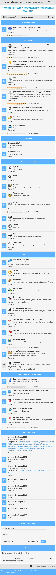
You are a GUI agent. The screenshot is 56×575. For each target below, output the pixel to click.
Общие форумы (29, 255)
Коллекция (17, 242)
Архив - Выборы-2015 (17, 486)
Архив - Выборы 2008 (17, 437)
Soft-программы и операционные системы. (32, 391)
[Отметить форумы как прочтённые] (49, 17)
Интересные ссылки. (22, 417)
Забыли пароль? (7, 541)
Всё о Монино (29, 40)
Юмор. (15, 271)
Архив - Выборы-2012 (17, 466)
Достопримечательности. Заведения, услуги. (32, 92)
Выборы (29, 138)
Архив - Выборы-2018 (17, 508)
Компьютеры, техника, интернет (29, 374)
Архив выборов (29, 432)
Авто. (15, 202)
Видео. (15, 175)
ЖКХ (14, 78)
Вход (23, 523)
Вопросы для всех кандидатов (43, 442)
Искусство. (17, 297)
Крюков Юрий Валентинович (28, 446)
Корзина (16, 362)
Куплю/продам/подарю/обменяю (27, 351)
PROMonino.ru (11, 572)
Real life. (16, 331)
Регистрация (31, 523)
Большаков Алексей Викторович (21, 444)
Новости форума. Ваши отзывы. (27, 27)
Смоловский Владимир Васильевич (31, 448)
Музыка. (16, 166)
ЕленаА (20, 561)
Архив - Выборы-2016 (17, 495)
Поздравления (19, 339)
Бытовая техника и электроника (27, 400)
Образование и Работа (22, 308)
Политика (17, 280)
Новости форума (28, 22)
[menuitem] (7, 2)
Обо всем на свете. (21, 260)
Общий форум (19, 125)
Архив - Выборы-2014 (17, 479)
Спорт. (15, 225)
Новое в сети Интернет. (23, 408)
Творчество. (18, 193)
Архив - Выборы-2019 (17, 515)
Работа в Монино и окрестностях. (27, 108)
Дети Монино (18, 288)
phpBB (17, 570)
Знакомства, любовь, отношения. (27, 319)
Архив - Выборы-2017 (17, 502)
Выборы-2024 (14, 143)
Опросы (16, 116)
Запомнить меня (32, 541)
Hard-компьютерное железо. (25, 379)
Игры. (15, 234)
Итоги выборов (25, 442)
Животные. (17, 216)
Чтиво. (15, 184)
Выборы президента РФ (28, 470)
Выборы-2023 (14, 152)
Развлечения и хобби (29, 162)
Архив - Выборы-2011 (17, 457)
